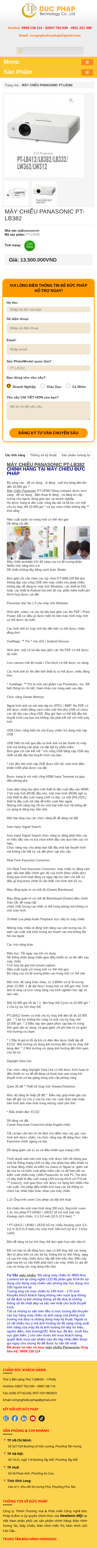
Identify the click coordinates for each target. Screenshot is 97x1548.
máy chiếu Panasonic (62, 1347)
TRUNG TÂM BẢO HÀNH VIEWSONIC (30, 1539)
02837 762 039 (57, 28)
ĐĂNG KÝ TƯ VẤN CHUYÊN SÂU (48, 433)
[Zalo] (6, 1418)
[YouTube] (33, 1418)
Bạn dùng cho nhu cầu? (26, 377)
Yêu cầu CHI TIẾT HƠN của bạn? (33, 397)
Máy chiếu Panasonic (21, 491)
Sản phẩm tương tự (75, 455)
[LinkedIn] (24, 1418)
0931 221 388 (81, 28)
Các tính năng (15, 455)
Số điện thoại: (18, 319)
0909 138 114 (32, 28)
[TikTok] (42, 1418)
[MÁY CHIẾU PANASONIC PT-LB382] (71, 100)
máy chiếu (27, 1275)
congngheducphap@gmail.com (34, 1400)
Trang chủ (11, 85)
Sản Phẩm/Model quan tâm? (29, 361)
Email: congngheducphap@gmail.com (50, 35)
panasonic (32, 230)
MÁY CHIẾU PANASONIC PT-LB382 (47, 85)
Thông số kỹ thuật (43, 455)
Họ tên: (12, 302)
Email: (11, 340)
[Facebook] (15, 1418)
